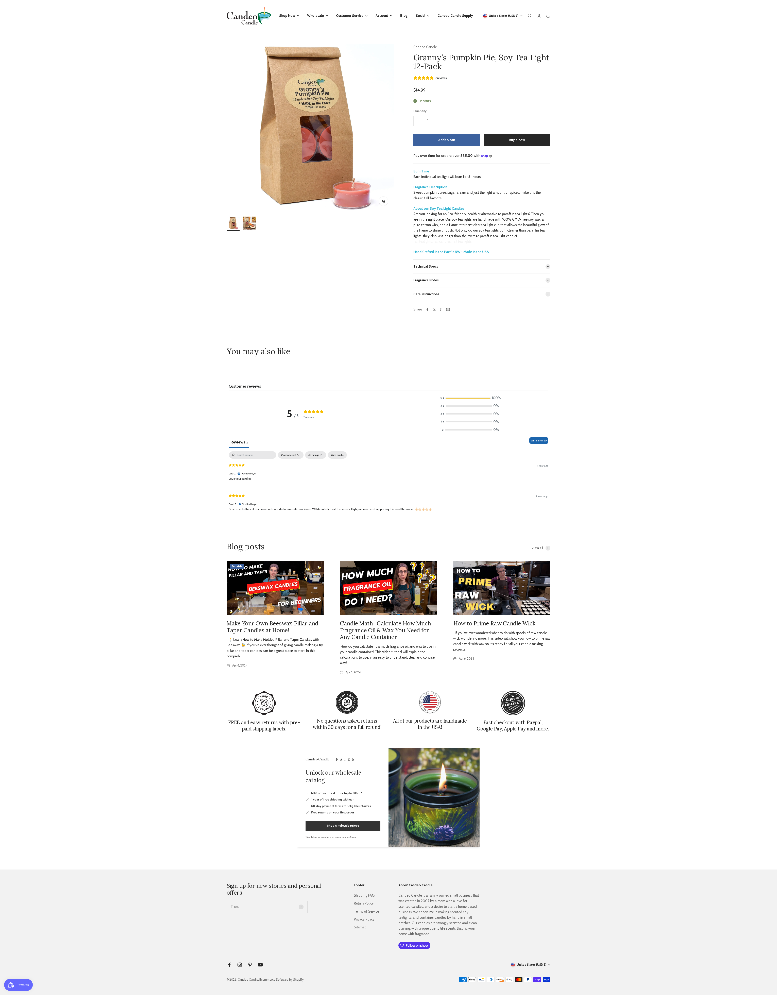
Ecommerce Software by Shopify (281, 979)
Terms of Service (366, 911)
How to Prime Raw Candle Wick (494, 623)
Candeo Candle (425, 47)
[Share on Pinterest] (441, 309)
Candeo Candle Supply (455, 16)
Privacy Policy (364, 919)
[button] (469, 398)
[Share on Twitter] (434, 309)
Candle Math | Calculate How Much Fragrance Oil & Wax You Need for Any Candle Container (385, 630)
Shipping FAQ (364, 895)
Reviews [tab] (239, 442)
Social (420, 16)
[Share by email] (448, 309)
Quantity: (420, 111)
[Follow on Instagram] (239, 964)
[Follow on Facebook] (229, 964)
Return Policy (364, 903)
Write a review (539, 440)
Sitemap (360, 927)
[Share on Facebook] (427, 309)
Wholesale (315, 16)
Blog (404, 16)
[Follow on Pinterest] (250, 964)
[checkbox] (337, 455)
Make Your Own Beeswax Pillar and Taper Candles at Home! (272, 627)
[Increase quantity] (436, 121)
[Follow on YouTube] (260, 964)
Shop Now (287, 16)
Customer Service (349, 16)
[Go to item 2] (249, 224)
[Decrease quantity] (419, 121)
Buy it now (517, 140)
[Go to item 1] (233, 224)
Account (382, 16)
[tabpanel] (388, 484)
